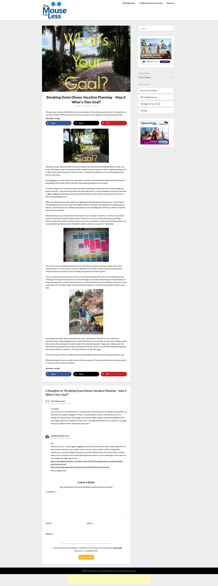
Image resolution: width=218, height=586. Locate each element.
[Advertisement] (109, 579)
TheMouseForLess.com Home (151, 3)
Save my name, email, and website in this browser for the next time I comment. (86, 543)
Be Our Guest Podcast (148, 90)
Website (49, 534)
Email (90, 523)
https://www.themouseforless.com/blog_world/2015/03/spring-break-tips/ (80, 467)
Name (49, 523)
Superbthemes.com (129, 571)
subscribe (117, 548)
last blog (53, 180)
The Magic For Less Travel (150, 104)
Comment (51, 492)
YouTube (143, 111)
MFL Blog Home (129, 3)
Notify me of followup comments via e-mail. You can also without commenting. (88, 549)
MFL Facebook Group (148, 97)
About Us (170, 3)
